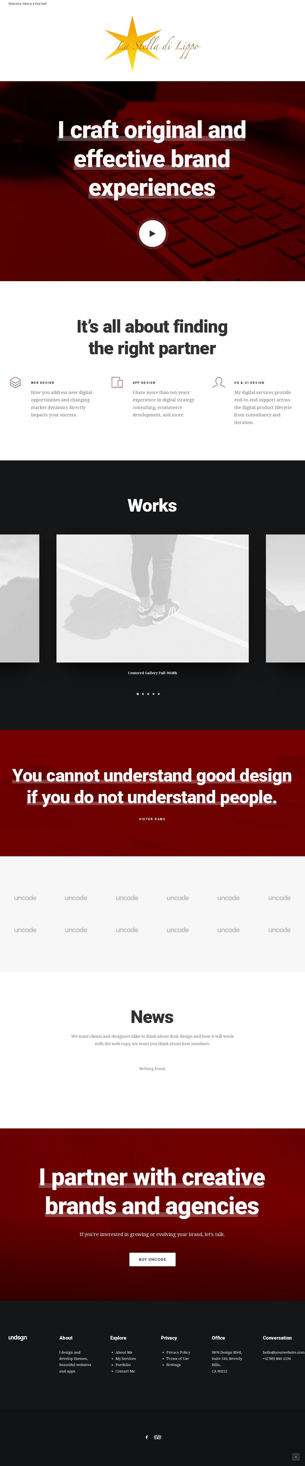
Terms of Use (177, 1358)
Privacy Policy (178, 1352)
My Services (126, 1358)
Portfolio (123, 1365)
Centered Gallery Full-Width (152, 673)
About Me (124, 1352)
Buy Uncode (152, 1259)
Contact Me (125, 1371)
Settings (173, 1364)
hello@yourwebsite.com (284, 1352)
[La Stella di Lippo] (152, 44)
